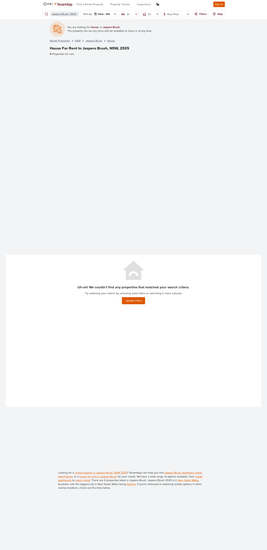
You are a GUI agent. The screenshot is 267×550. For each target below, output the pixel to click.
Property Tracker (120, 4)
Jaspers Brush (93, 41)
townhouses (65, 476)
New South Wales (188, 480)
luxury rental (82, 480)
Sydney (131, 484)
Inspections (144, 4)
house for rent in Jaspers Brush (98, 476)
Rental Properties (60, 41)
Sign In (219, 4)
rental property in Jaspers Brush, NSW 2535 (101, 473)
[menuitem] (104, 14)
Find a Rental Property (90, 4)
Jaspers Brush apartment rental (183, 473)
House (111, 41)
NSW (78, 41)
